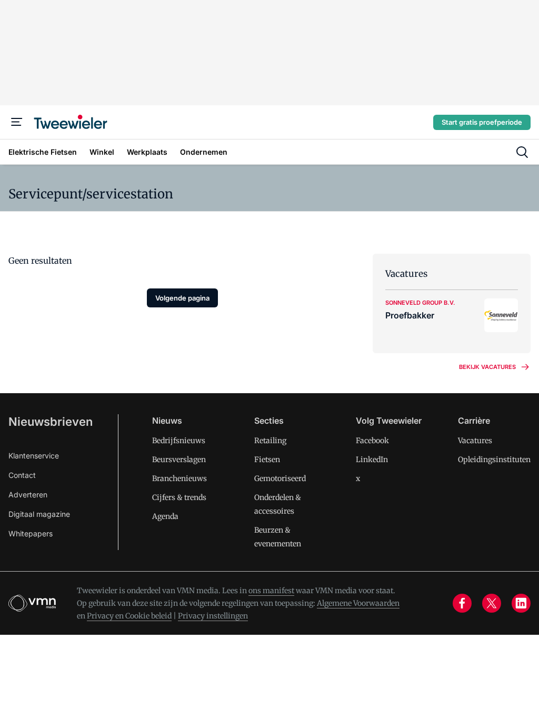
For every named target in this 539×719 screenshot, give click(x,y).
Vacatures (475, 440)
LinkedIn (372, 459)
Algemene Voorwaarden (358, 603)
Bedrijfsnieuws (178, 440)
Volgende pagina (182, 298)
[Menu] (16, 122)
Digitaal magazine (39, 514)
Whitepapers (30, 533)
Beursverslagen (179, 459)
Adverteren (27, 494)
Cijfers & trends (179, 497)
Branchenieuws (179, 478)
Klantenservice (33, 455)
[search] (522, 152)
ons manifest (271, 590)
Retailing (270, 440)
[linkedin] (521, 603)
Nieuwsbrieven (50, 421)
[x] (491, 603)
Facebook (372, 440)
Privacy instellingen (213, 616)
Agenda (165, 516)
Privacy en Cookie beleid (129, 616)
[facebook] (462, 603)
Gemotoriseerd (280, 478)
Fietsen (267, 459)
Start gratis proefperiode (482, 122)
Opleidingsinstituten (494, 459)
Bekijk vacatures (487, 367)
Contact (22, 475)
